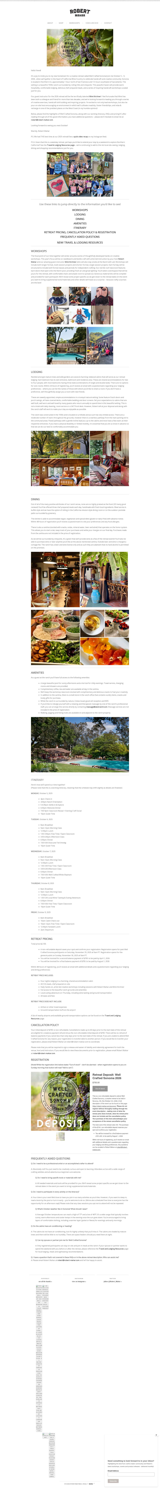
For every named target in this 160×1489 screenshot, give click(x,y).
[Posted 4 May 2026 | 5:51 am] (39, 1358)
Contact (108, 23)
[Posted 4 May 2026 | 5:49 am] (45, 1297)
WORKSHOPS (80, 210)
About (50, 23)
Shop (61, 23)
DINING (80, 219)
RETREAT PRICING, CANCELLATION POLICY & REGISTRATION (80, 232)
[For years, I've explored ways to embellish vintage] (87, 1290)
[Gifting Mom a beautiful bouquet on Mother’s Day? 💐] (87, 1300)
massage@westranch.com (96, 707)
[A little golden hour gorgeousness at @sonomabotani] (70, 1309)
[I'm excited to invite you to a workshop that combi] (70, 1290)
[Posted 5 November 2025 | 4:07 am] (52, 1455)
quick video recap (81, 136)
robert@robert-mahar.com (42, 120)
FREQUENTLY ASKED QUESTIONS (80, 236)
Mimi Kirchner (95, 96)
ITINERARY (80, 228)
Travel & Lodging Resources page (61, 145)
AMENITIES (80, 223)
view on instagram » (79, 1281)
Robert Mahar (80, 12)
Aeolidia (91, 1484)
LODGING (80, 214)
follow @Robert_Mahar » (113, 1281)
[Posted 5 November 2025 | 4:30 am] (45, 1435)
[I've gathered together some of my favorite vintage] (87, 1309)
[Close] (157, 1435)
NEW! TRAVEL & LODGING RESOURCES (80, 242)
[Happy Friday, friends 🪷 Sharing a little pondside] (70, 1300)
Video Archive (92, 23)
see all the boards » (45, 1281)
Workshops (74, 23)
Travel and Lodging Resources (111, 1249)
